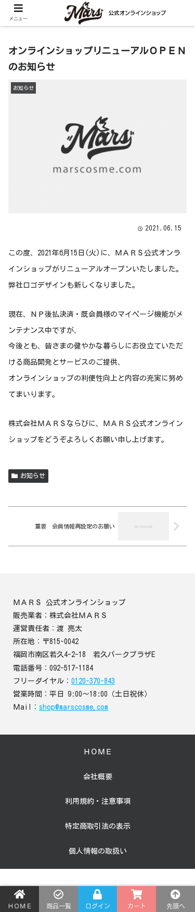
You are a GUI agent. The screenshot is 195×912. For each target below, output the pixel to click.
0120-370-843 (93, 681)
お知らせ (32, 475)
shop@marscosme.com (73, 707)
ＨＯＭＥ (97, 751)
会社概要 (97, 776)
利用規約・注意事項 (98, 801)
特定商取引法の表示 (98, 826)
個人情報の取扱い (98, 851)
